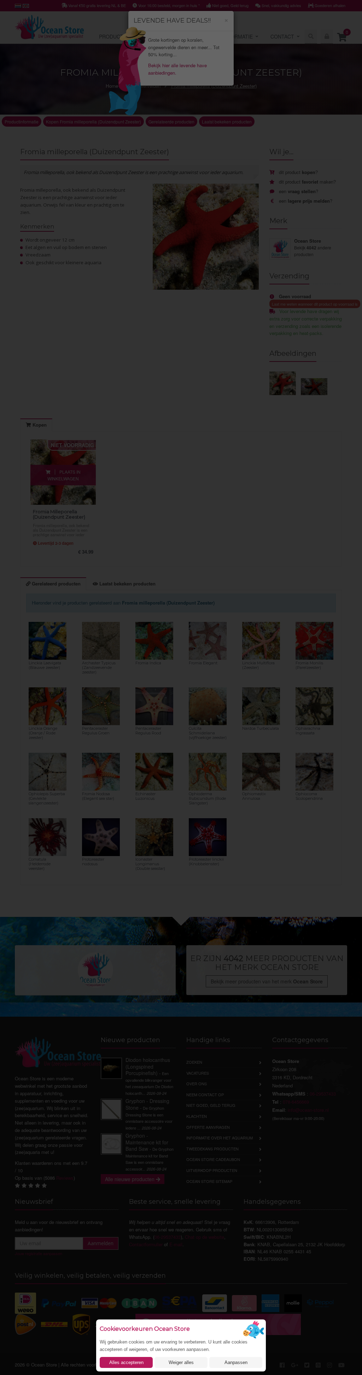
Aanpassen (235, 1362)
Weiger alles (181, 1362)
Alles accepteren (126, 1362)
